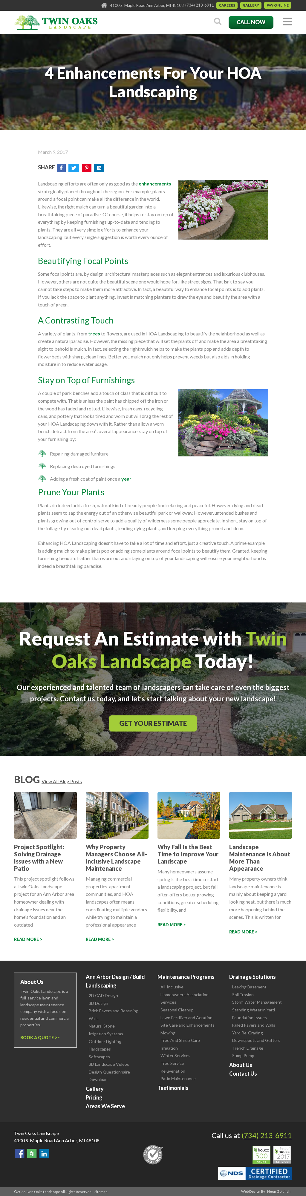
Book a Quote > (38, 1037)
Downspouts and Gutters (256, 1040)
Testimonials (173, 1088)
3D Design (98, 1003)
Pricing (94, 1097)
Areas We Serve (105, 1106)
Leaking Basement (249, 986)
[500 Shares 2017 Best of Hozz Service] (272, 1155)
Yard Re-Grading (247, 1032)
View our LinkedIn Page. (44, 1153)
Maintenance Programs (186, 976)
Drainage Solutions (252, 976)
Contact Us (243, 1073)
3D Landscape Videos (109, 1064)
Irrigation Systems (106, 1033)
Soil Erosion (243, 994)
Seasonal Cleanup (177, 1009)
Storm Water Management (257, 1002)
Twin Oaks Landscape (36, 1133)
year (126, 479)
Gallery (251, 5)
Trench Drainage (247, 1048)
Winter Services (175, 1055)
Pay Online (278, 5)
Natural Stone (102, 1025)
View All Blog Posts (62, 781)
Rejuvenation (172, 1071)
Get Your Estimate (153, 723)
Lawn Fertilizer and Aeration (186, 1017)
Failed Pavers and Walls (253, 1025)
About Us (240, 1065)
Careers (227, 5)
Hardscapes (100, 1048)
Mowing (167, 1032)
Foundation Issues (249, 1017)
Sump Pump (243, 1055)
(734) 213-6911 (199, 5)
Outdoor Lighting (105, 1041)
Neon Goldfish (278, 1191)
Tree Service (172, 1063)
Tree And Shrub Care (180, 1040)
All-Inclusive (171, 986)
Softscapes (99, 1056)
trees (94, 333)
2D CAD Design (103, 995)
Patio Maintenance (178, 1078)
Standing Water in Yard (253, 1009)
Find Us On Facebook (20, 1153)
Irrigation (169, 1048)
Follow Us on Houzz (32, 1153)
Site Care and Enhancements (187, 1025)
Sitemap (100, 1191)
